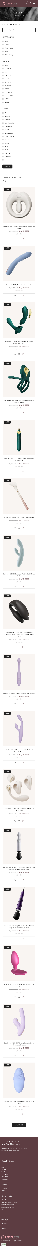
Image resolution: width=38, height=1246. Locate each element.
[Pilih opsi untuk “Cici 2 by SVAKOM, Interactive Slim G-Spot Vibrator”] (15, 703)
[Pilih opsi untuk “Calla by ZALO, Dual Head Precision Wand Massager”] (15, 527)
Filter (7, 166)
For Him (3, 1172)
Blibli (3, 1190)
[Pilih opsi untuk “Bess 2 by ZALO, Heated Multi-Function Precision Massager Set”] (15, 471)
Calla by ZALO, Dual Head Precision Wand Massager (19, 517)
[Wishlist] (22, 238)
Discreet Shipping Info (7, 1207)
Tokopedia (4, 1188)
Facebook (4, 1226)
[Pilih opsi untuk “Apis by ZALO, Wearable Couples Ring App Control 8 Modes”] (15, 238)
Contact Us (4, 1179)
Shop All (3, 1167)
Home (3, 1165)
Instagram (4, 1223)
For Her (3, 1169)
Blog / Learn (4, 1176)
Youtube (3, 1228)
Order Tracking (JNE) (7, 1204)
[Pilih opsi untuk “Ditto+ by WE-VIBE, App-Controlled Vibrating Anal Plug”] (15, 996)
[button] (15, 586)
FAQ (2, 1209)
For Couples (4, 1174)
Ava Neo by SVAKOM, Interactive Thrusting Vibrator (18, 285)
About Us (4, 1200)
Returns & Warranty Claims (9, 1202)
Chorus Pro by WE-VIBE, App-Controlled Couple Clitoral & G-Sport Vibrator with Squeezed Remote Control (19, 634)
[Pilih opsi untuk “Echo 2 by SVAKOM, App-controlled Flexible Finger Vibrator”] (15, 1114)
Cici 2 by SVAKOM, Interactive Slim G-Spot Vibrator (19, 693)
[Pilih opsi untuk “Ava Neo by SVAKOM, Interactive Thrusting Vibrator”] (15, 295)
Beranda (17, 15)
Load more (19, 1125)
